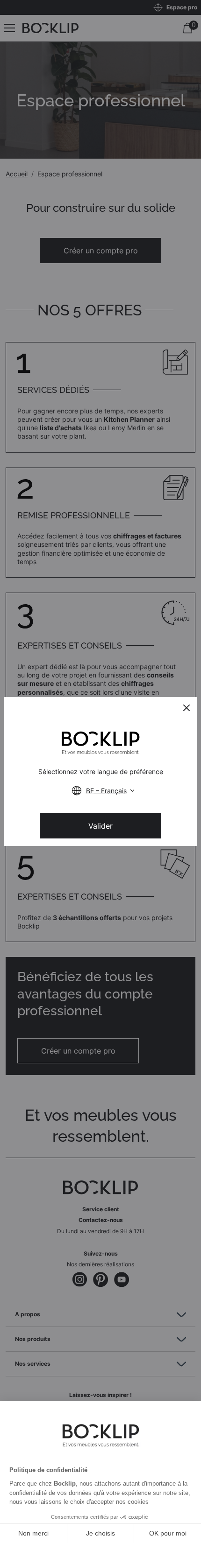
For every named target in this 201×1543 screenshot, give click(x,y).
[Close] (186, 708)
